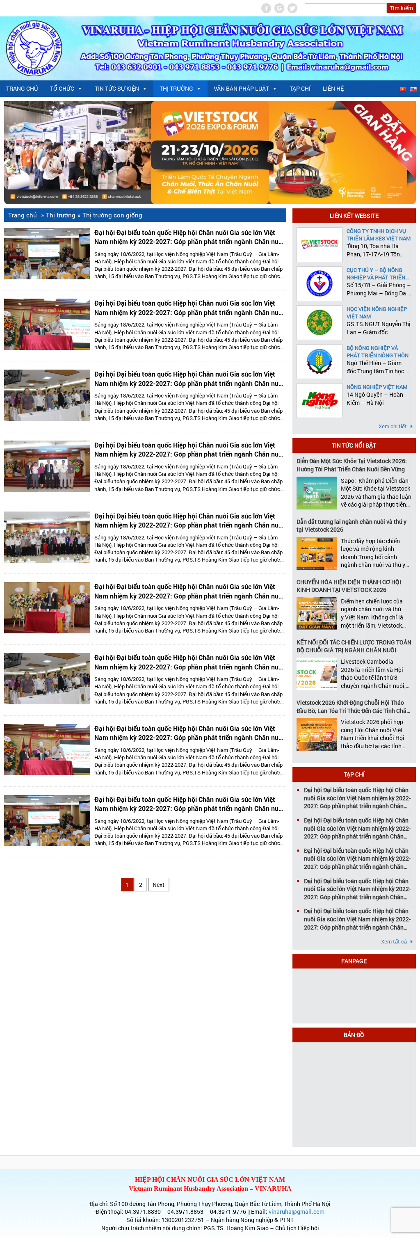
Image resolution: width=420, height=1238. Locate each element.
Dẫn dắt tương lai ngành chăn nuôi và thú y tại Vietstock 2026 (351, 526)
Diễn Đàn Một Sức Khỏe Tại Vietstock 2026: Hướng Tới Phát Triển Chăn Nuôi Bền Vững (352, 465)
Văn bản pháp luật (241, 88)
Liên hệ (333, 88)
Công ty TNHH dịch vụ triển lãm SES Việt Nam (379, 234)
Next (158, 885)
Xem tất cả (394, 941)
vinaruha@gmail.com (296, 1211)
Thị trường (176, 88)
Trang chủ (22, 88)
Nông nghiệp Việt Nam (377, 387)
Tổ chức (62, 88)
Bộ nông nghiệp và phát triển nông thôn (378, 351)
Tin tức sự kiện (117, 88)
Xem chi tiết (393, 426)
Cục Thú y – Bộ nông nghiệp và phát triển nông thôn (376, 273)
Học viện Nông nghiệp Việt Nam (377, 312)
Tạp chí (300, 88)
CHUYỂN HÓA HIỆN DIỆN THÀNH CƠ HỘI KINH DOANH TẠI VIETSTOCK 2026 (349, 586)
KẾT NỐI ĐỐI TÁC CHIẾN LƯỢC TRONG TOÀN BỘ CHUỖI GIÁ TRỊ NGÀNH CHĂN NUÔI (354, 646)
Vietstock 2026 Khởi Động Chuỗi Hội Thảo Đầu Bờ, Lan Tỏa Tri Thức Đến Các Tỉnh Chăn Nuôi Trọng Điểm (353, 707)
